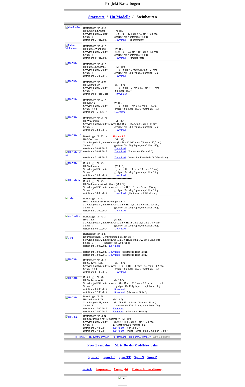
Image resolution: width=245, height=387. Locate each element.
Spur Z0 (93, 357)
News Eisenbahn (98, 345)
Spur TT (125, 357)
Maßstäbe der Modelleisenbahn (136, 345)
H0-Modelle (120, 17)
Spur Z (152, 357)
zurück (87, 369)
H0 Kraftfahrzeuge (99, 336)
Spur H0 (109, 357)
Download (120, 39)
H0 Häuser (80, 336)
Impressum (103, 369)
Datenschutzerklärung (147, 369)
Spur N (139, 357)
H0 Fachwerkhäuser (139, 336)
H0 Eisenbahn (119, 336)
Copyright (121, 369)
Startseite (96, 17)
